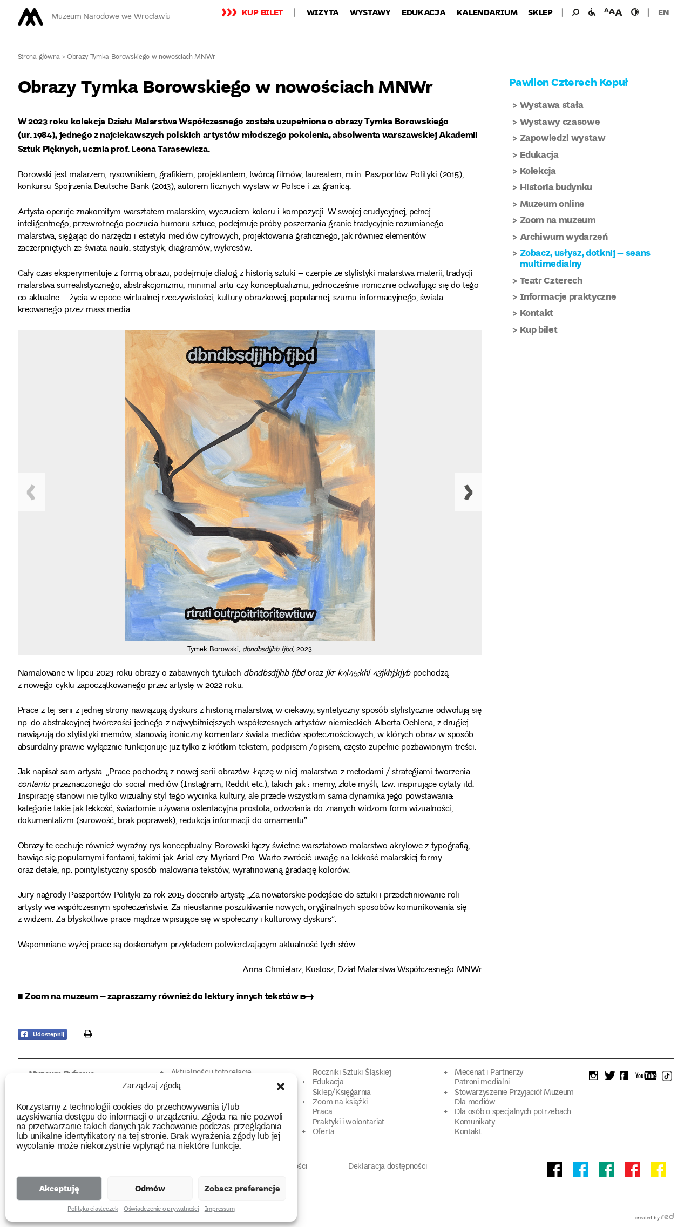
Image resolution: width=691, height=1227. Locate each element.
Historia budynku (556, 186)
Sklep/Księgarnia (342, 1093)
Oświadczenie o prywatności (161, 1209)
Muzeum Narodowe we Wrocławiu (111, 17)
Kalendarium (487, 12)
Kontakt (537, 312)
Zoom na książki (340, 1102)
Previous (31, 492)
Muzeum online (552, 203)
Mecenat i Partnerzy (489, 1073)
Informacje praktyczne (568, 296)
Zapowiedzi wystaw (563, 137)
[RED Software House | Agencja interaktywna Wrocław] (667, 1218)
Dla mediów (475, 1102)
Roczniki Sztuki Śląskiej (352, 1073)
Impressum (220, 1209)
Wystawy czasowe (560, 121)
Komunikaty (475, 1122)
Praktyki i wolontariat (348, 1122)
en (663, 12)
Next (468, 492)
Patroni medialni (482, 1082)
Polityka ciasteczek (92, 1209)
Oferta (324, 1132)
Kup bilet (262, 12)
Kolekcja (538, 170)
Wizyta (323, 12)
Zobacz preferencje (242, 1188)
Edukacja (424, 12)
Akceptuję (59, 1188)
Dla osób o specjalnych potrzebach (513, 1112)
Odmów (150, 1188)
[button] (280, 1086)
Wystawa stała (552, 104)
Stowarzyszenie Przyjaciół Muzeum (514, 1093)
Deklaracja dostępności (387, 1167)
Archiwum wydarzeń (564, 236)
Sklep (540, 12)
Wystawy (370, 12)
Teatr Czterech (551, 280)
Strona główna (39, 57)
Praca (322, 1112)
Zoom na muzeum (558, 219)
